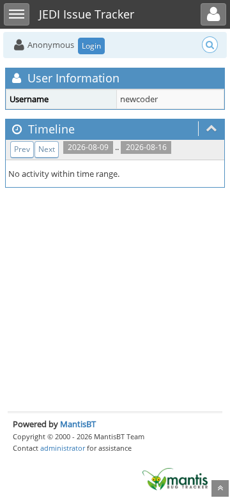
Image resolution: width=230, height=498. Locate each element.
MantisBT (78, 424)
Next (46, 149)
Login (91, 45)
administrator (62, 448)
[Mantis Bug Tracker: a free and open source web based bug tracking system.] (175, 478)
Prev (22, 149)
